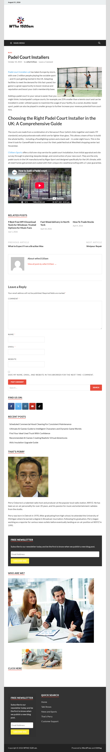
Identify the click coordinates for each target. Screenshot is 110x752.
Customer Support (49, 721)
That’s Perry (46, 716)
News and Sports (49, 711)
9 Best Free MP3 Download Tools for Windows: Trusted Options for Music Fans (22, 224)
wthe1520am (31, 62)
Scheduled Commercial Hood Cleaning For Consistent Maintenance (40, 424)
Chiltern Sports (15, 152)
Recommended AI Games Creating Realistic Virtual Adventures (38, 438)
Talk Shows (46, 706)
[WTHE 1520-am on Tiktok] (39, 406)
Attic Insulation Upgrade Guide (23, 442)
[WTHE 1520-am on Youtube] (32, 406)
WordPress (86, 748)
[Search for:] (55, 388)
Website (12, 359)
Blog (10, 53)
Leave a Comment (46, 62)
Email (11, 347)
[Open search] (99, 43)
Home (44, 702)
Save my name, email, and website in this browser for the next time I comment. (51, 375)
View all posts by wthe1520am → (42, 264)
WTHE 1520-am (30, 748)
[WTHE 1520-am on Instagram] (25, 406)
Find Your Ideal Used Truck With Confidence (29, 433)
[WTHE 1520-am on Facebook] (11, 406)
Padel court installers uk (19, 72)
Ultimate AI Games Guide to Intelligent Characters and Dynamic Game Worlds (45, 428)
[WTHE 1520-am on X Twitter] (18, 406)
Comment (14, 299)
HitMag (98, 748)
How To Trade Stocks (83, 221)
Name (11, 334)
